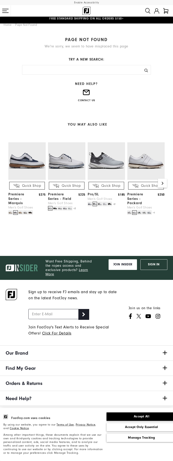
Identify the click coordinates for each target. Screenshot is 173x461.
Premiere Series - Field (59, 196)
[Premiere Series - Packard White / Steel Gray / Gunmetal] (144, 212)
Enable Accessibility (86, 2)
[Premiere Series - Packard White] (134, 212)
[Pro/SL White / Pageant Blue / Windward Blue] (90, 204)
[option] (26, 179)
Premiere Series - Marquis (16, 198)
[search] (147, 10)
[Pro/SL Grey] (95, 204)
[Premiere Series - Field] (66, 179)
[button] (5, 10)
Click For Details (56, 333)
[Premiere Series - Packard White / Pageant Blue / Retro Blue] (149, 212)
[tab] (165, 11)
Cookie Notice (19, 428)
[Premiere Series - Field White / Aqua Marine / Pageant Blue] (70, 208)
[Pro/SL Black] (109, 204)
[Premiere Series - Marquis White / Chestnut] (25, 212)
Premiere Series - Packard (135, 198)
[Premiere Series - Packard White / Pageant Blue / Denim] (139, 212)
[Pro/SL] (106, 179)
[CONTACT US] (86, 94)
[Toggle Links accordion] (86, 353)
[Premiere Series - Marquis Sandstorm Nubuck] (20, 212)
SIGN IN (153, 264)
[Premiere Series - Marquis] (27, 179)
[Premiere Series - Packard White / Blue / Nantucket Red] (129, 212)
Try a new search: (86, 59)
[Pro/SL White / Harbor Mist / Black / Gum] (100, 204)
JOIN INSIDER (122, 264)
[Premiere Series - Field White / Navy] (65, 208)
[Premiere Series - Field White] (60, 208)
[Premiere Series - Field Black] (55, 208)
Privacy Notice (85, 424)
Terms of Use (65, 424)
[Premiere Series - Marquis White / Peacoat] (15, 212)
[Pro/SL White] (104, 204)
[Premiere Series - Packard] (146, 179)
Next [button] (162, 183)
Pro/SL (93, 194)
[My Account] (156, 10)
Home (8, 24)
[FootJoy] (86, 10)
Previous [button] (10, 183)
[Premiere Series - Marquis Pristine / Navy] (10, 212)
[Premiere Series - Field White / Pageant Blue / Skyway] (50, 208)
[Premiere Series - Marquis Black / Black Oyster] (30, 212)
